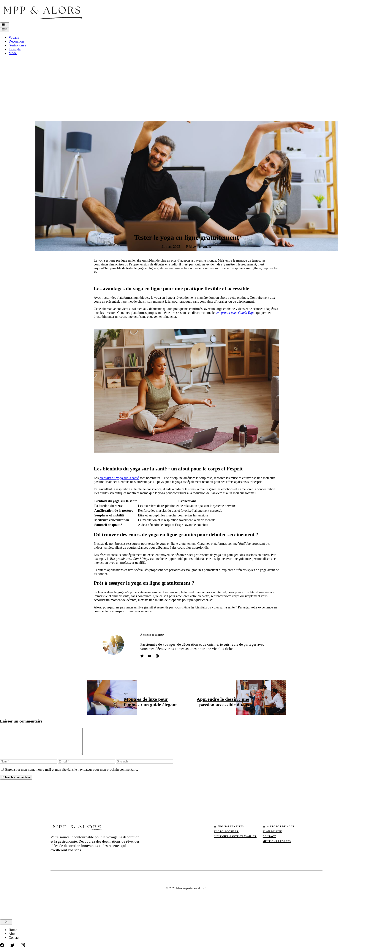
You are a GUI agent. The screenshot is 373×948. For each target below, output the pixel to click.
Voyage (14, 37)
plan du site (272, 831)
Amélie (207, 246)
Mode (13, 53)
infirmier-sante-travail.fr (235, 836)
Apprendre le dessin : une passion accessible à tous (223, 701)
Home (13, 930)
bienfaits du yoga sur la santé (119, 478)
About (13, 933)
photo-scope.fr (226, 831)
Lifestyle (15, 49)
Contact (269, 836)
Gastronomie (17, 45)
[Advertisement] (186, 89)
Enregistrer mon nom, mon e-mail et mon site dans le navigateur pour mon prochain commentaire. (71, 769)
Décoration (16, 41)
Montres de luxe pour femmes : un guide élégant (150, 701)
